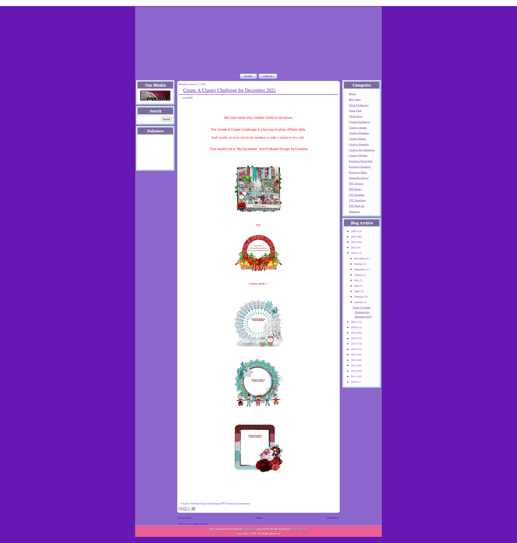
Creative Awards (358, 127)
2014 (354, 360)
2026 (354, 231)
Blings (352, 94)
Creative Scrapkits (359, 144)
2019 (354, 333)
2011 (354, 376)
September (360, 269)
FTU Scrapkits (357, 195)
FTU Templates (357, 200)
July (356, 280)
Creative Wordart (358, 155)
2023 (354, 247)
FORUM (267, 76)
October (359, 264)
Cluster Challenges (359, 122)
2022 (354, 253)
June (357, 285)
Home (248, 76)
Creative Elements (359, 133)
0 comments (243, 503)
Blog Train (355, 99)
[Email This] (180, 509)
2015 (354, 354)
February (359, 296)
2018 (354, 338)
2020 (354, 327)
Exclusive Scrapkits (360, 166)
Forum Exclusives (359, 178)
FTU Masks (355, 189)
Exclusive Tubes (358, 172)
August (358, 275)
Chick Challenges (210, 503)
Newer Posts (184, 517)
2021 (354, 322)
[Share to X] (189, 509)
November (360, 258)
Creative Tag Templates (362, 150)
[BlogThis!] (185, 509)
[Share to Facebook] (194, 509)
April (357, 291)
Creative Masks (357, 138)
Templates (354, 211)
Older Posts (333, 517)
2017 (354, 343)
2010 (354, 382)
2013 (354, 365)
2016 (354, 349)
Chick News (355, 116)
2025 (354, 236)
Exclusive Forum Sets (361, 161)
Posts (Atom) (200, 523)
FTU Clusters (228, 503)
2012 (354, 371)
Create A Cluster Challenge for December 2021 (229, 90)
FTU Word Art (356, 206)
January (358, 302)
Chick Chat (355, 110)
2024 (354, 242)
